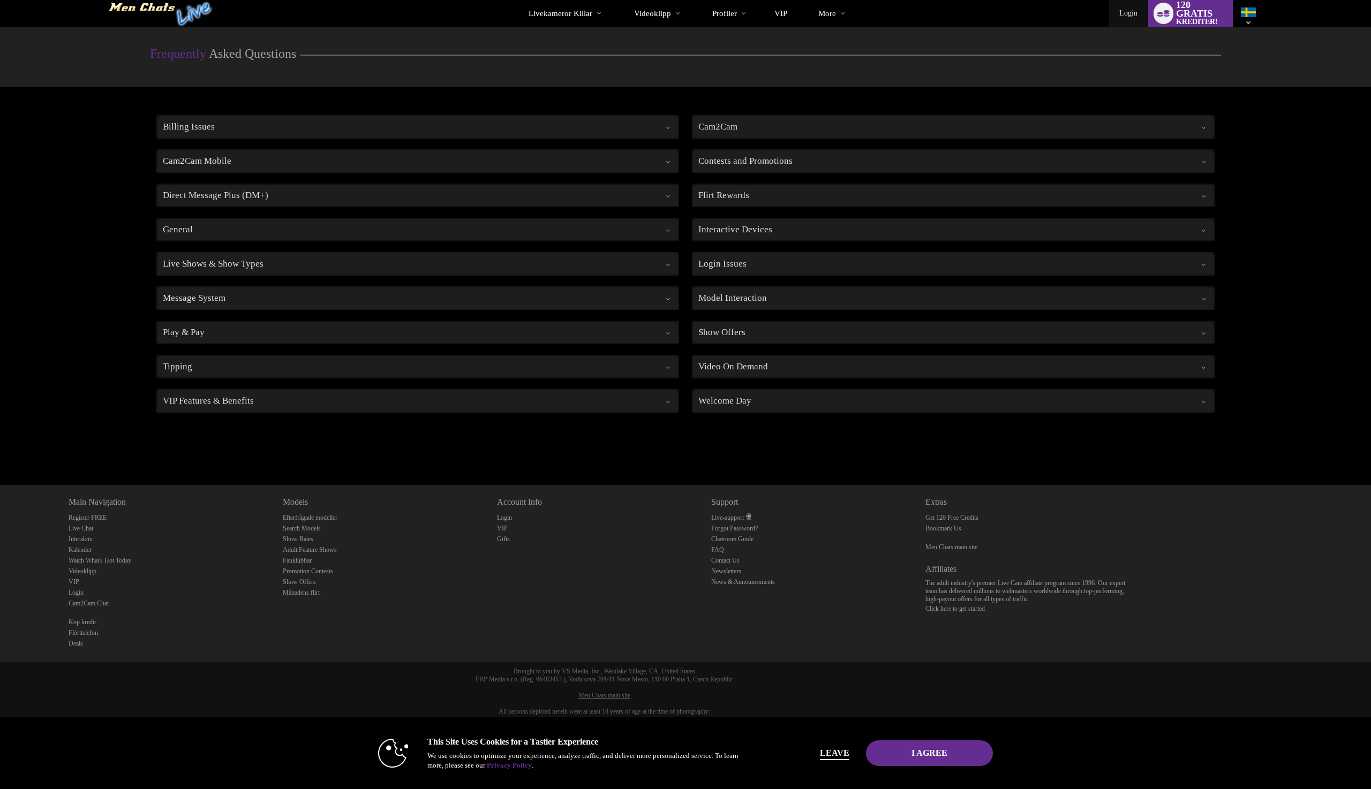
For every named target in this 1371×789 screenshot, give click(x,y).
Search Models (302, 528)
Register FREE (88, 517)
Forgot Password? (734, 528)
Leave (834, 752)
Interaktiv (81, 539)
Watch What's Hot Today (100, 560)
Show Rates (298, 539)
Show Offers (299, 582)
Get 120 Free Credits (951, 517)
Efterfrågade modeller (310, 517)
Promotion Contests (308, 571)
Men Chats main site (951, 547)
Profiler (724, 13)
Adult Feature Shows (310, 549)
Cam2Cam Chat (89, 603)
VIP (780, 13)
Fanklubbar (297, 560)
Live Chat (81, 528)
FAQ (717, 549)
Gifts (503, 539)
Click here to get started (955, 608)
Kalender (80, 549)
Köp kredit (82, 622)
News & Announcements (743, 582)
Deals (76, 643)
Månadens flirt (301, 592)
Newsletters (726, 571)
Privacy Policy (509, 765)
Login (1128, 13)
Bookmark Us (943, 528)
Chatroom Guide (732, 539)
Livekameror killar (560, 13)
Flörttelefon (83, 632)
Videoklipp (652, 13)
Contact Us (725, 560)
